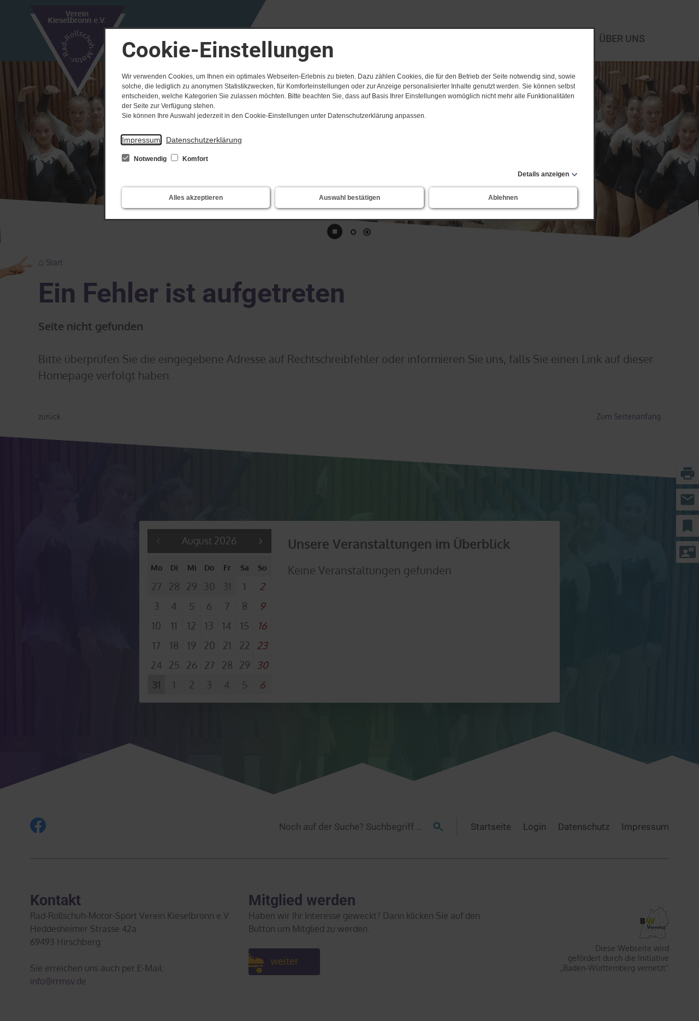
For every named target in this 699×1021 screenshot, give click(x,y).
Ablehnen (503, 197)
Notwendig (150, 159)
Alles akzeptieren (196, 197)
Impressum (141, 139)
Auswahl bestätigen (349, 197)
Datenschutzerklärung (204, 139)
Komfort (194, 159)
